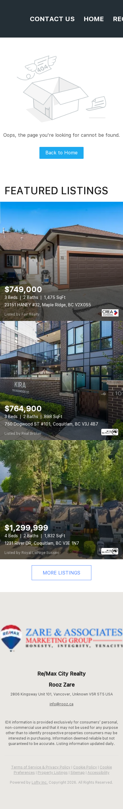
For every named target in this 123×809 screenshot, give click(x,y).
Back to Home (61, 153)
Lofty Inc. (40, 782)
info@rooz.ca (61, 704)
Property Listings (53, 773)
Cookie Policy (85, 767)
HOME (94, 19)
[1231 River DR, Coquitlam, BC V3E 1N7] (61, 499)
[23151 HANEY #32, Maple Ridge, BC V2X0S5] (61, 261)
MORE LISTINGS (61, 573)
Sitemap (77, 773)
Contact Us (52, 19)
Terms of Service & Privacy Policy (40, 767)
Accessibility (98, 773)
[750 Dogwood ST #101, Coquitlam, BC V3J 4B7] (61, 380)
